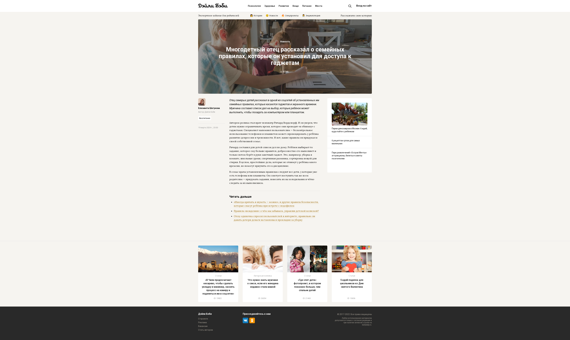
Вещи (296, 6)
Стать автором (205, 330)
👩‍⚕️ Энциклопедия (311, 15)
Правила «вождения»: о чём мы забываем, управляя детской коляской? (276, 210)
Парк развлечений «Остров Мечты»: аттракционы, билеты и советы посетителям (349, 155)
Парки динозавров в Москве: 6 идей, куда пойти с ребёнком (349, 130)
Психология (254, 6)
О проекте (203, 319)
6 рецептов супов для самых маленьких (346, 142)
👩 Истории (256, 15)
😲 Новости (272, 15)
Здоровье (269, 6)
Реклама (202, 322)
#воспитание (204, 118)
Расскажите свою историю (356, 15)
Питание (307, 6)
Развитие (284, 6)
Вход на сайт (364, 5)
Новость (285, 41)
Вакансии (203, 326)
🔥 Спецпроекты (290, 15)
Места (318, 6)
